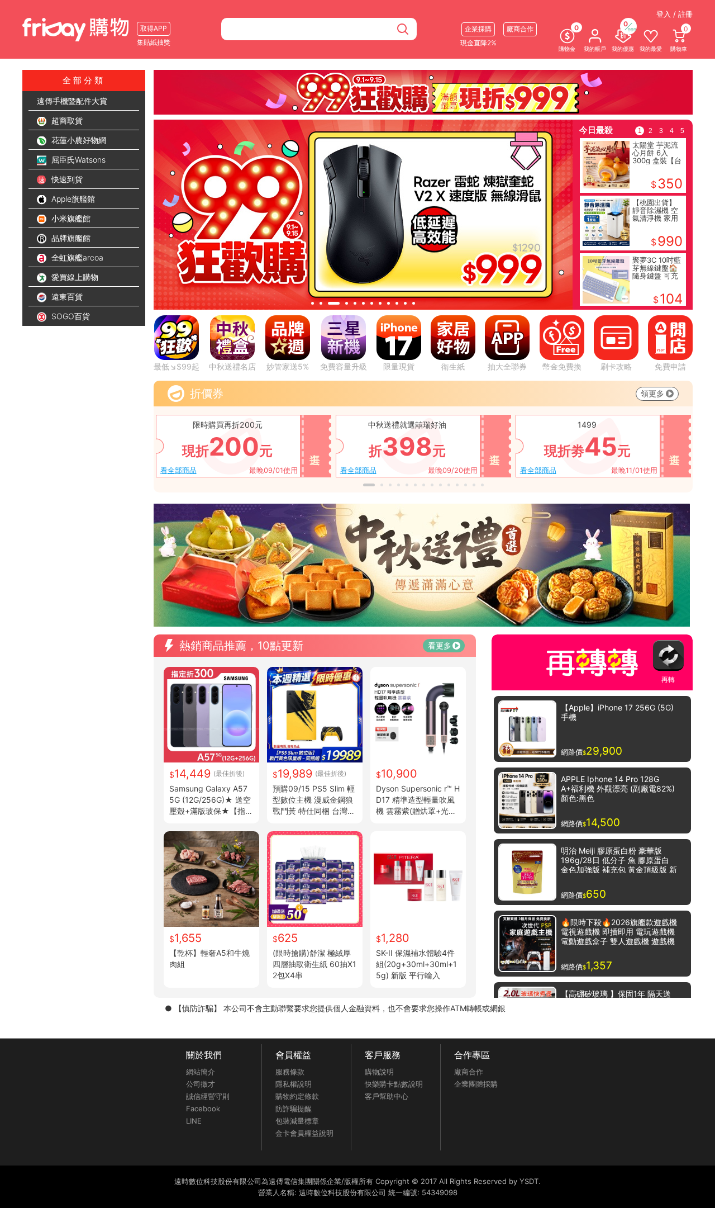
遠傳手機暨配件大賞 (72, 101)
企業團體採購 (476, 1083)
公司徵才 (200, 1083)
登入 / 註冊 (674, 14)
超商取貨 (66, 120)
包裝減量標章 (297, 1120)
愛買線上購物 (73, 277)
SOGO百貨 (69, 316)
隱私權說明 (293, 1083)
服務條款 (289, 1071)
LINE (194, 1120)
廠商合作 (468, 1071)
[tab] (312, 303)
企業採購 (478, 29)
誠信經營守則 (208, 1096)
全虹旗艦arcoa (76, 257)
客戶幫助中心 (386, 1096)
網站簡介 (200, 1071)
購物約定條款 (297, 1096)
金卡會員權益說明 (304, 1133)
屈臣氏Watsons (77, 159)
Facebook (203, 1108)
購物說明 (379, 1071)
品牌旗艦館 (69, 238)
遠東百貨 (66, 296)
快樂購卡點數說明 (394, 1083)
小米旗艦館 (69, 218)
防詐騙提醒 (293, 1108)
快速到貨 (66, 179)
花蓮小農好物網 (77, 140)
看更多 (439, 645)
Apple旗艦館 (72, 198)
